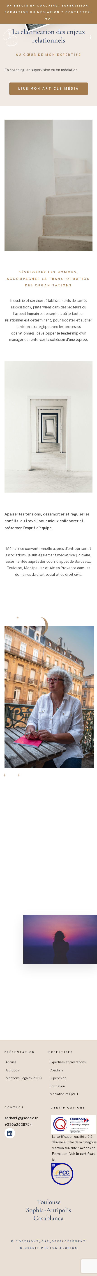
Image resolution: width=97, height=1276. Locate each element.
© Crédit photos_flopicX (49, 1248)
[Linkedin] (10, 1133)
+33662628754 (18, 1124)
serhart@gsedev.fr (21, 1118)
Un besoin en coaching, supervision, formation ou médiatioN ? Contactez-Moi (48, 12)
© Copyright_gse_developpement (48, 1241)
